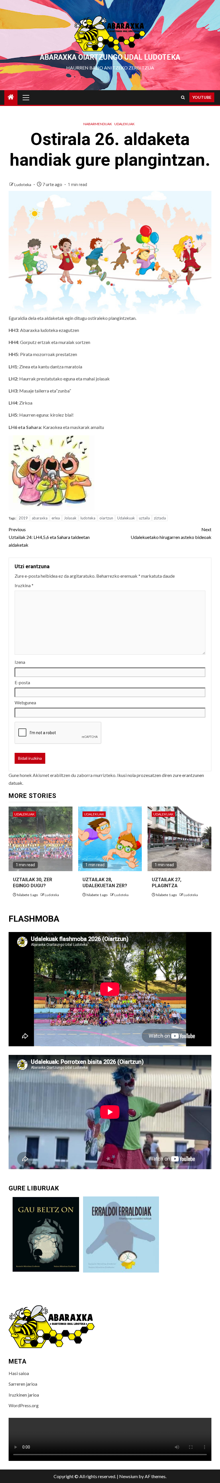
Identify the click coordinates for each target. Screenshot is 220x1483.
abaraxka (40, 518)
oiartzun (106, 518)
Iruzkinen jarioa (24, 1394)
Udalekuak (124, 124)
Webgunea (25, 702)
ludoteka (87, 518)
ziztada (160, 518)
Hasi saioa (19, 1373)
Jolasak (70, 518)
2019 (23, 518)
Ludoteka (23, 184)
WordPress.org (24, 1405)
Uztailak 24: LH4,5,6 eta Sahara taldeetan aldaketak (49, 537)
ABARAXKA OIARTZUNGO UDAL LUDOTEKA (110, 57)
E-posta (22, 682)
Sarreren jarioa (23, 1384)
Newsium (128, 1476)
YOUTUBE (201, 97)
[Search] (182, 97)
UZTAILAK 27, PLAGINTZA (166, 882)
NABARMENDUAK (97, 124)
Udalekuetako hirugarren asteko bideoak (171, 533)
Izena (20, 662)
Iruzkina (24, 585)
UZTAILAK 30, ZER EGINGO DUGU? (32, 882)
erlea (56, 518)
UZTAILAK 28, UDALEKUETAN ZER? (104, 882)
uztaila (144, 518)
